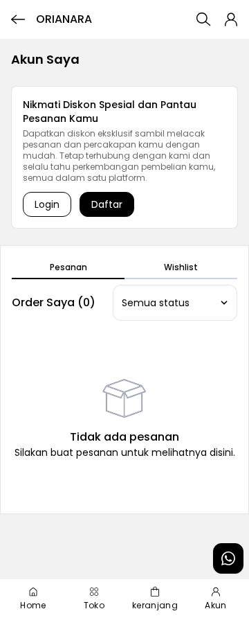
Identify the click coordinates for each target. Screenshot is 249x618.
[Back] (18, 19)
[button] (231, 19)
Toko (94, 605)
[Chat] (228, 558)
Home (33, 605)
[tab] (68, 268)
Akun (215, 605)
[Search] (203, 19)
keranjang (155, 605)
